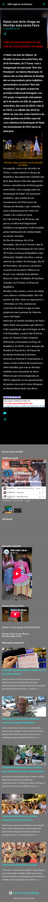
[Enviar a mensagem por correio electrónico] (4, 414)
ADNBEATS (7, 500)
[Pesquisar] (44, 4)
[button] (4, 34)
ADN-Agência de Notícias (19, 4)
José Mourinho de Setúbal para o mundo (19, 865)
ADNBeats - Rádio (22, 500)
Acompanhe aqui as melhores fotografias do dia (24, 406)
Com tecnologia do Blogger (25, 893)
